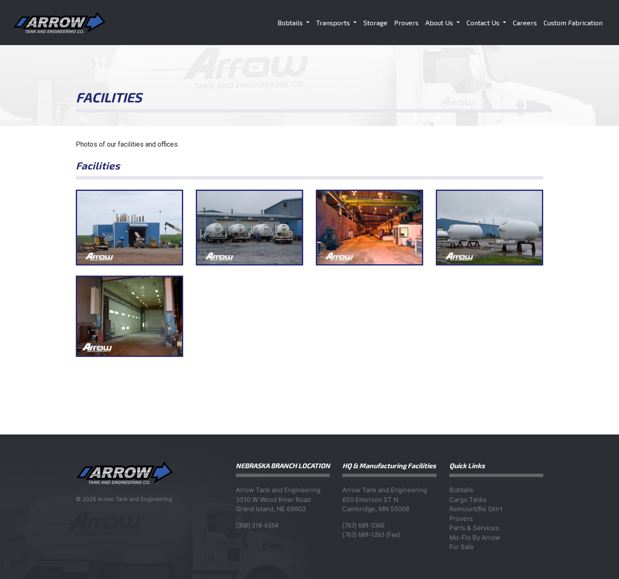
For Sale (461, 547)
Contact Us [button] (484, 23)
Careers (525, 23)
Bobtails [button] (290, 23)
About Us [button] (440, 23)
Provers (406, 23)
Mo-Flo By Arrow (474, 537)
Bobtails (461, 490)
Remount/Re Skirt (475, 509)
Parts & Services (474, 528)
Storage (375, 23)
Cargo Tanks (468, 500)
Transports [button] (334, 23)
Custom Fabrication (573, 23)
